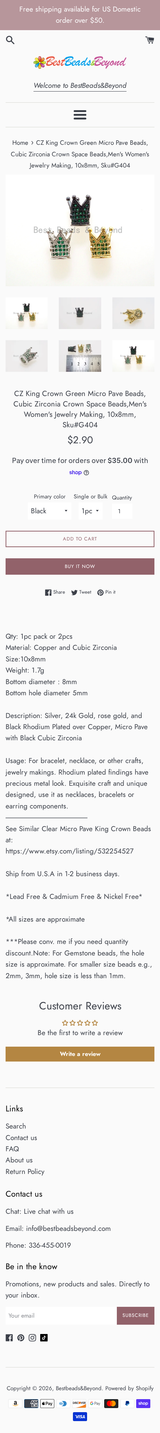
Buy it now (80, 566)
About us (19, 1160)
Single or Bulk (91, 496)
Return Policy (25, 1171)
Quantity (122, 498)
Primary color (49, 496)
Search (16, 1126)
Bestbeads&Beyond (79, 1388)
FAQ (12, 1149)
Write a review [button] (80, 1054)
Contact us (21, 1138)
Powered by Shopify (129, 1388)
